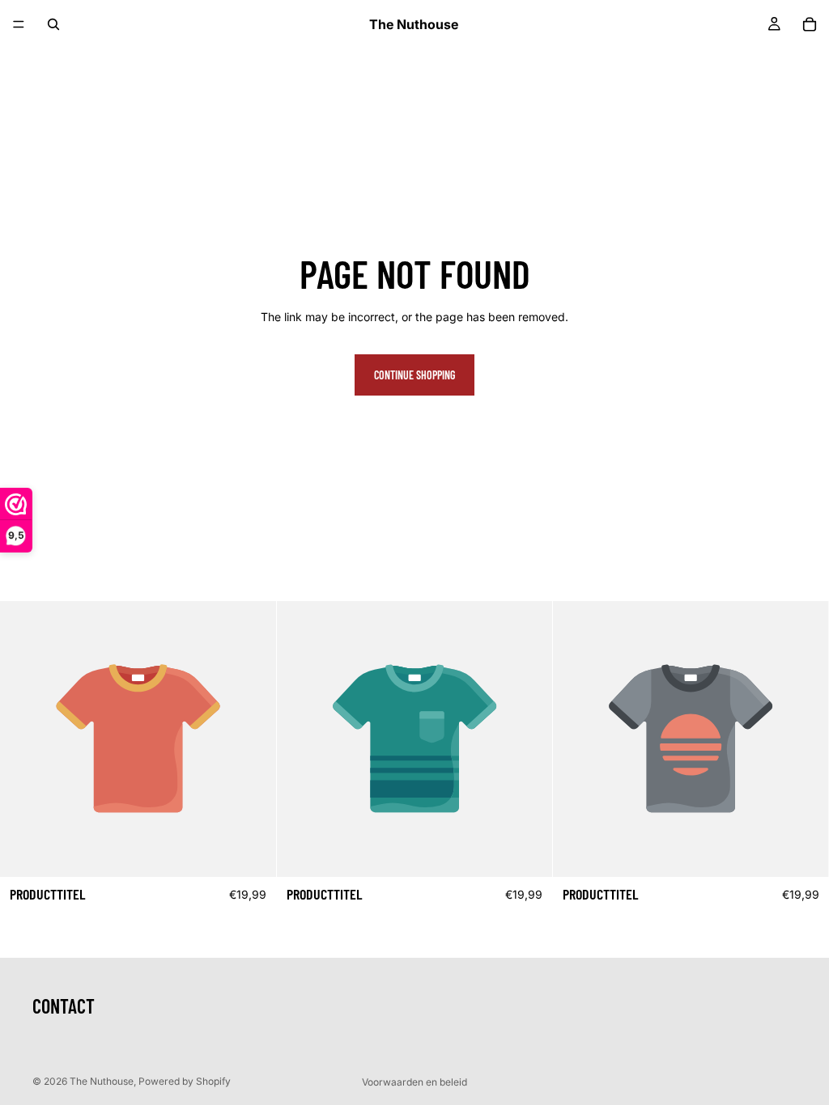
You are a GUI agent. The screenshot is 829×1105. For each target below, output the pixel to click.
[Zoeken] (53, 24)
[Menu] (18, 24)
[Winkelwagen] (809, 24)
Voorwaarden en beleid (414, 1082)
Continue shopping (414, 375)
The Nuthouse (102, 1081)
